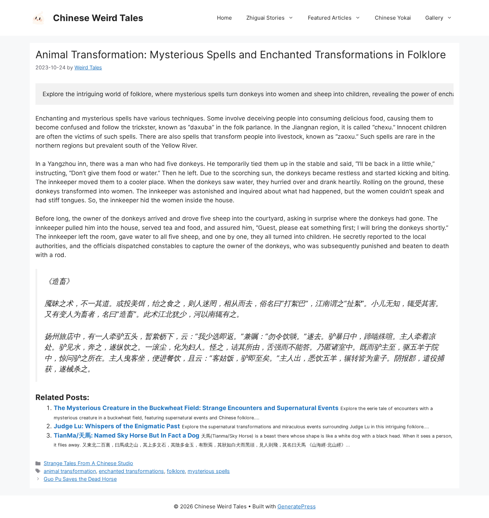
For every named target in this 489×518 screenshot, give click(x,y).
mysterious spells (209, 471)
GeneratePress (296, 506)
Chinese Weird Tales (98, 18)
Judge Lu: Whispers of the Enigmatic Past (117, 426)
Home (224, 17)
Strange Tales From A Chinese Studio (88, 463)
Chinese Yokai (393, 17)
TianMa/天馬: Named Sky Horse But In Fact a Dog (126, 435)
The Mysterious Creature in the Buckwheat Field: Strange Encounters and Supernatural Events (196, 407)
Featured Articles (330, 17)
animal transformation (70, 471)
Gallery (434, 17)
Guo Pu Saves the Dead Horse (80, 479)
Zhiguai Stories (265, 17)
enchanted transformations (131, 471)
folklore (176, 471)
